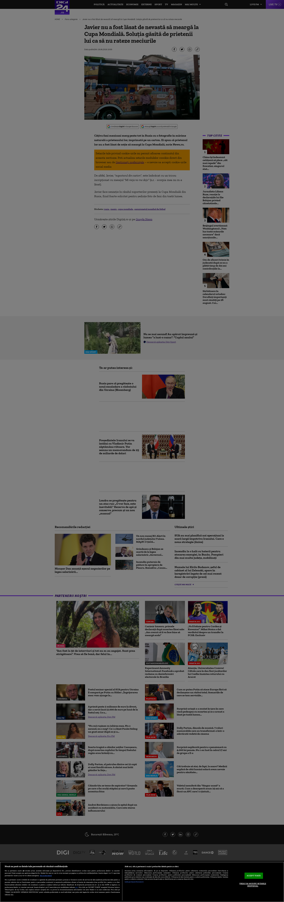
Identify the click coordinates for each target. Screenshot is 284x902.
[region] (142, 882)
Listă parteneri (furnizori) (134, 882)
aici (76, 887)
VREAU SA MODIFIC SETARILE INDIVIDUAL (252, 884)
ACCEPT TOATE (254, 876)
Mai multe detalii (46, 876)
